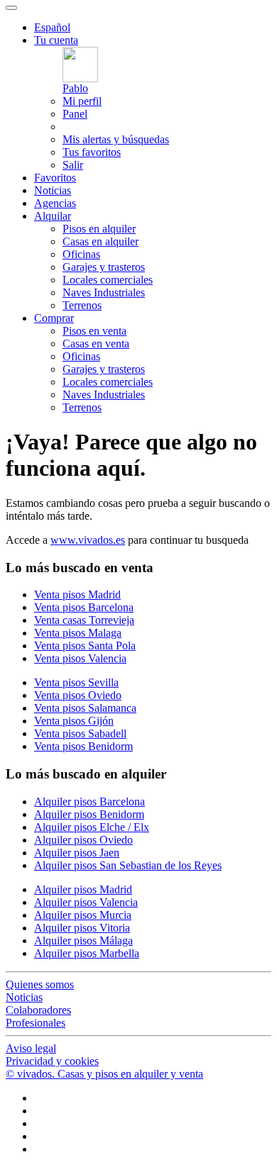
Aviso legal (31, 1048)
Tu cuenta (56, 40)
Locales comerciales (108, 280)
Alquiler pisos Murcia (82, 915)
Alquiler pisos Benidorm (89, 814)
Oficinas (81, 254)
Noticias (52, 190)
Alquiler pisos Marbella (86, 953)
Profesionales (35, 1023)
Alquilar (52, 216)
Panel (75, 114)
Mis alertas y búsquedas (116, 139)
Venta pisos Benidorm (83, 746)
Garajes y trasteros (104, 267)
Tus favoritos (92, 152)
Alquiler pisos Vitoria (82, 928)
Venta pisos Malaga (77, 633)
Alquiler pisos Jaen (76, 853)
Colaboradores (38, 1010)
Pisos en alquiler (99, 229)
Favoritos (55, 178)
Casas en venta (96, 343)
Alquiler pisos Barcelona (89, 801)
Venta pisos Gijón (74, 721)
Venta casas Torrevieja (84, 620)
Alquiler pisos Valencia (86, 902)
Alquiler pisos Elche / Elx (91, 827)
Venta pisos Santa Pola (85, 646)
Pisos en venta (94, 331)
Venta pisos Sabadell (80, 733)
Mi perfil (82, 101)
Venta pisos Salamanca (85, 708)
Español (52, 27)
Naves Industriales (104, 292)
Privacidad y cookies (52, 1061)
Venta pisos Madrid (77, 594)
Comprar (54, 318)
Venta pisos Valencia (80, 658)
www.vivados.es (87, 540)
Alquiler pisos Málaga (83, 940)
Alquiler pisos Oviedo (83, 840)
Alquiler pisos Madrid (83, 889)
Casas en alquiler (100, 241)
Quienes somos (40, 984)
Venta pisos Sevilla (76, 682)
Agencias (55, 203)
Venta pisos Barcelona (84, 607)
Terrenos (82, 305)
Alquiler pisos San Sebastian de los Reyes (128, 865)
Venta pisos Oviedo (77, 695)
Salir (73, 165)
